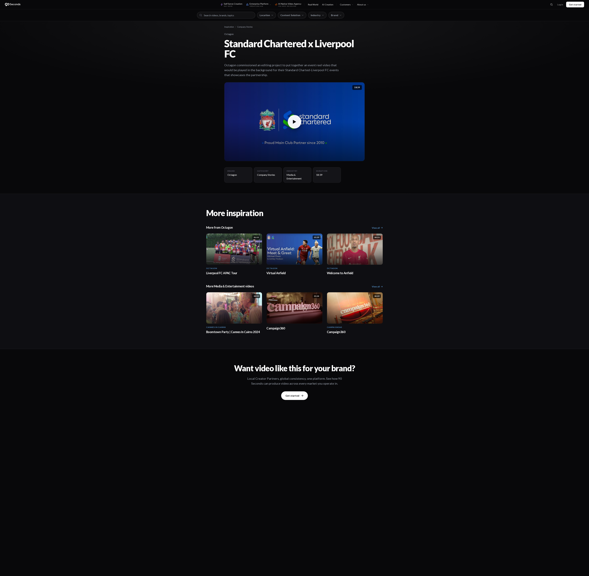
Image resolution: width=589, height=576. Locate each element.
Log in (560, 4)
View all (376, 228)
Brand (334, 15)
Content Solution (290, 15)
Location (265, 15)
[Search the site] (551, 4)
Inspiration (229, 27)
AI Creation (327, 4)
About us (361, 4)
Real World (313, 4)
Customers (345, 4)
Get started (575, 4)
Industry (316, 15)
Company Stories (245, 27)
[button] (294, 121)
